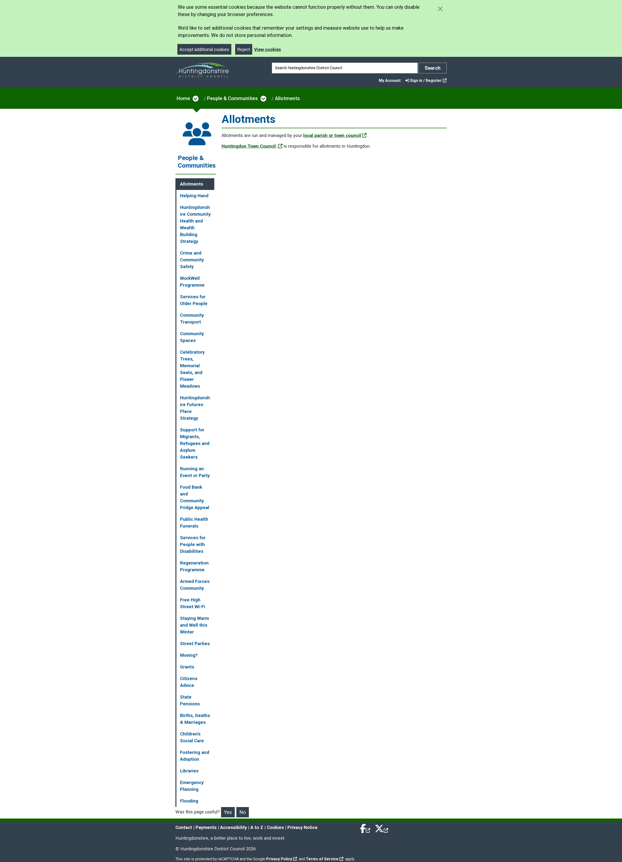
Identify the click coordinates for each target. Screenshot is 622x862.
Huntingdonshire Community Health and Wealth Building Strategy (195, 224)
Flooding (189, 801)
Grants (187, 667)
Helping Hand (194, 195)
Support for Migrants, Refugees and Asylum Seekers (194, 443)
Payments (206, 827)
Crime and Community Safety (192, 259)
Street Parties (195, 643)
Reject (243, 49)
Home (183, 98)
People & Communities (232, 98)
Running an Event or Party (195, 472)
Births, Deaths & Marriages (195, 719)
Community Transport (192, 319)
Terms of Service (322, 859)
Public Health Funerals (194, 523)
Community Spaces (192, 337)
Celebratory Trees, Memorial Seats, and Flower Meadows (192, 369)
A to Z (257, 827)
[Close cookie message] (440, 8)
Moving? (189, 655)
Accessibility (233, 827)
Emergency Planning (192, 786)
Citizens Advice (188, 682)
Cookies (275, 827)
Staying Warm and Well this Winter (194, 625)
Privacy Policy (279, 859)
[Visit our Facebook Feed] (365, 827)
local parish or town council (332, 135)
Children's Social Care (192, 737)
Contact (183, 827)
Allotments (287, 98)
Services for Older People (193, 300)
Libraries (189, 771)
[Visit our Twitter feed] (381, 827)
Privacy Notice (302, 827)
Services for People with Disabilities (193, 544)
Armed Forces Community (194, 585)
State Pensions (190, 700)
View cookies (267, 49)
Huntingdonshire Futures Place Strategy (195, 408)
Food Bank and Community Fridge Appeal (194, 497)
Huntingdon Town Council (249, 146)
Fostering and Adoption (194, 756)
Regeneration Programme (194, 566)
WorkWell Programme (192, 282)
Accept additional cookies (204, 49)
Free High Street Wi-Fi (192, 603)
